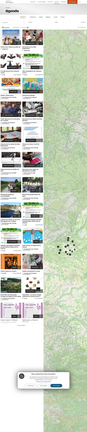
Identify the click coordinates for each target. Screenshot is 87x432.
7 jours (55, 17)
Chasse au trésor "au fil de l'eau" (30, 144)
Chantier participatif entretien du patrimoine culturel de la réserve (31, 221)
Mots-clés (5, 22)
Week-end (48, 17)
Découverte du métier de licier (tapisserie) (10, 144)
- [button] (85, 33)
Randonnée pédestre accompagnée (7, 195)
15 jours (62, 17)
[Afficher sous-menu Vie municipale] (46, 2)
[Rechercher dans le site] (79, 1)
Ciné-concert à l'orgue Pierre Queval (31, 246)
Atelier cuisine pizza (7, 95)
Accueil (8, 7)
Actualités (63, 1)
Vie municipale (42, 1)
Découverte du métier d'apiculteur (29, 47)
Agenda (57, 1)
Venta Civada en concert (8, 271)
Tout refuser (31, 385)
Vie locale (50, 1)
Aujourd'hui (33, 17)
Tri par (15, 27)
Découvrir (33, 1)
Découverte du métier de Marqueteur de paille (30, 170)
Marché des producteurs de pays (31, 195)
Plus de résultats (21, 325)
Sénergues (9, 2)
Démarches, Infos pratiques (72, 2)
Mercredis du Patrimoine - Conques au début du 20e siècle (11, 295)
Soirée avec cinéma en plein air (10, 47)
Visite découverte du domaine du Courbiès (10, 119)
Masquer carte (83, 27)
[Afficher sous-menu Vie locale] (53, 2)
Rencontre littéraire (28, 95)
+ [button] (85, 31)
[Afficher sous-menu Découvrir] (36, 2)
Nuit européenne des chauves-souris (32, 71)
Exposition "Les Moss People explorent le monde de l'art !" (31, 295)
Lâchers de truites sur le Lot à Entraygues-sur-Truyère (10, 220)
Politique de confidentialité (43, 381)
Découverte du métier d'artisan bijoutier (32, 119)
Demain (41, 17)
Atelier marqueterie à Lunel (31, 271)
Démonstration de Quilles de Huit (10, 170)
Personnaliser (43, 385)
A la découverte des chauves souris (10, 71)
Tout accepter (56, 385)
